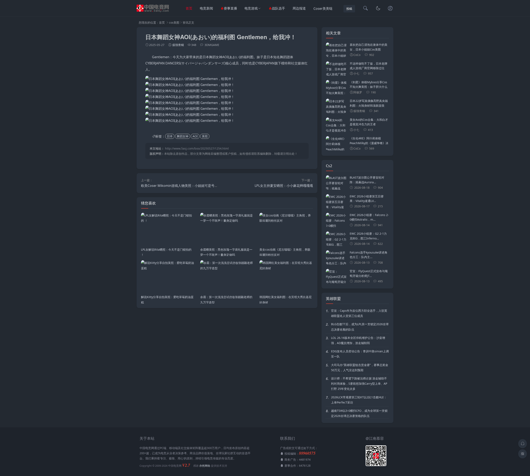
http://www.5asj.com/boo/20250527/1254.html (197, 148)
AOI (195, 136)
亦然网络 (204, 466)
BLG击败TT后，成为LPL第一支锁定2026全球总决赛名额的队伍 (360, 326)
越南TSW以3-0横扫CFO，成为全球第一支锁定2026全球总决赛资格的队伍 (359, 413)
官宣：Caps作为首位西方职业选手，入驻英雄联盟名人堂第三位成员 (359, 313)
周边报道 (299, 8)
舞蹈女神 (182, 136)
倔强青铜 (178, 45)
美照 (205, 136)
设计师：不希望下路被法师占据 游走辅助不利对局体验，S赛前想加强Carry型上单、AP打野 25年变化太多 (359, 383)
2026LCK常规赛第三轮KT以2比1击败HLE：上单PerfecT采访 (359, 399)
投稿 (349, 9)
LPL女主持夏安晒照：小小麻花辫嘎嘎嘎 (284, 185)
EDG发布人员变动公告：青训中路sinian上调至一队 (360, 353)
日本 (170, 136)
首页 (189, 8)
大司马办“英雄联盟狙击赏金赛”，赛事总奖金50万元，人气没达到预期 (359, 367)
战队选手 (278, 8)
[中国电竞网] (153, 12)
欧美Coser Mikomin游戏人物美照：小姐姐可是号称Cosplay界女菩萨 (192, 185)
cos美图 (174, 22)
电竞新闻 (206, 8)
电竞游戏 (251, 8)
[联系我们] (390, 8)
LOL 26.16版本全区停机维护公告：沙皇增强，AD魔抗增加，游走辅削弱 (358, 340)
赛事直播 (230, 8)
